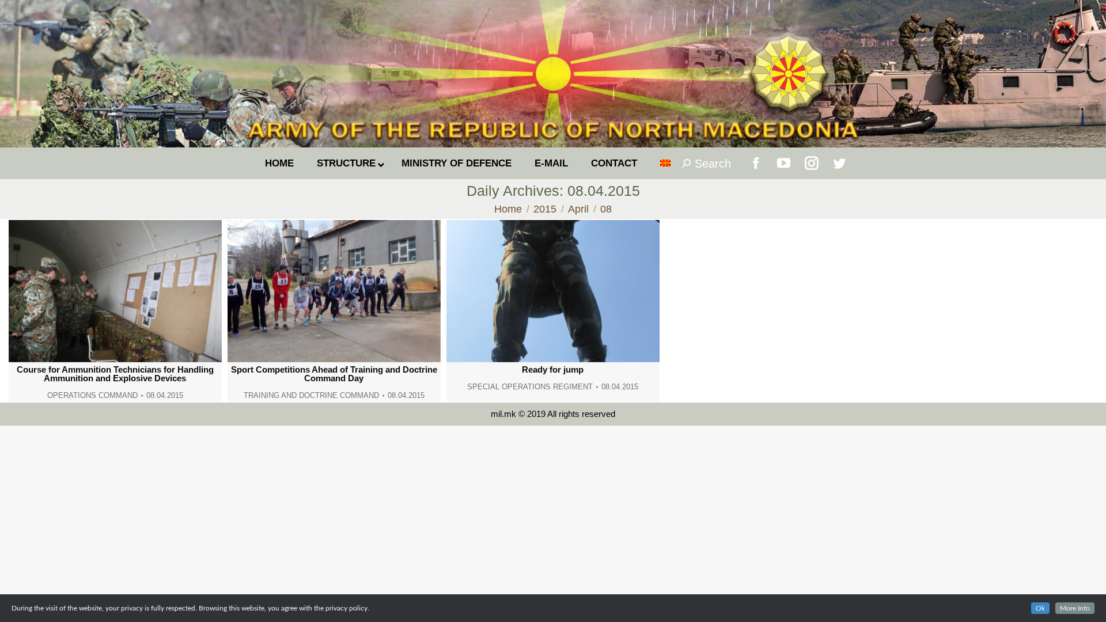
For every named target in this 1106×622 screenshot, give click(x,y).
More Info (1075, 608)
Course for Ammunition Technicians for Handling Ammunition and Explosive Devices (115, 374)
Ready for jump (553, 369)
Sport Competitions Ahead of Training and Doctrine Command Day (334, 374)
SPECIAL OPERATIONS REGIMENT (530, 386)
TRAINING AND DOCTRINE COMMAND (311, 395)
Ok (1040, 608)
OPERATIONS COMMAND (92, 395)
